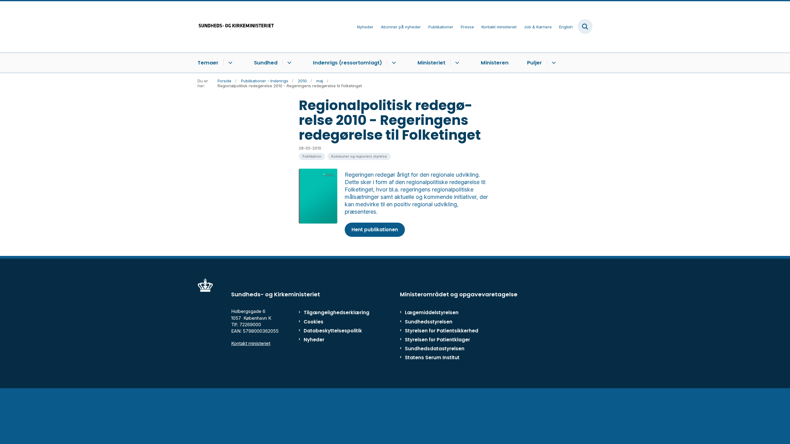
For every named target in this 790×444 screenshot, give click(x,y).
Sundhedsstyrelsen (428, 322)
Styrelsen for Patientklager (437, 339)
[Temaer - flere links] (229, 63)
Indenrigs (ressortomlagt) (347, 62)
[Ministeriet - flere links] (456, 63)
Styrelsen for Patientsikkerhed (441, 330)
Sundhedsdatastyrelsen (434, 348)
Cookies (313, 322)
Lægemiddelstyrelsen (432, 312)
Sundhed (265, 62)
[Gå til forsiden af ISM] (236, 26)
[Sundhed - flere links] (288, 63)
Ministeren (495, 62)
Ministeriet (431, 62)
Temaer (208, 62)
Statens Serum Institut (432, 357)
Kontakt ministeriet (250, 343)
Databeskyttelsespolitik (330, 330)
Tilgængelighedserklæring (330, 312)
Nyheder (314, 339)
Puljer (534, 62)
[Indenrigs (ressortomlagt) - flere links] (393, 63)
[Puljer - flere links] (553, 63)
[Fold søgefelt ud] (585, 26)
